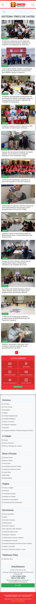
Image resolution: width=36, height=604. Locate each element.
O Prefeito (6, 404)
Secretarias (6, 410)
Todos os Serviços (8, 422)
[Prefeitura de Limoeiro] (18, 4)
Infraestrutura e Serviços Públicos (13, 537)
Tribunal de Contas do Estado (11, 469)
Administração (7, 523)
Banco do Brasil (7, 460)
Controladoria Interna (9, 493)
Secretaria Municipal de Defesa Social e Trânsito (17, 543)
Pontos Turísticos (8, 443)
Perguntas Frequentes (9, 424)
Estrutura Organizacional (10, 416)
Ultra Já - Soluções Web (19, 600)
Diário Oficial (7, 472)
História (5, 440)
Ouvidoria (6, 491)
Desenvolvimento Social (10, 532)
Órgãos (5, 413)
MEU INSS (6, 475)
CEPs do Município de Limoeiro (12, 446)
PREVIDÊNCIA (7, 478)
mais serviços (18, 386)
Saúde (5, 517)
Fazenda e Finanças (9, 520)
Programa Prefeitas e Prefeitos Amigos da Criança (18, 430)
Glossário (6, 427)
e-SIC (19, 585)
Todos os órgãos (8, 488)
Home (4, 12)
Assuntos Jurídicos (9, 526)
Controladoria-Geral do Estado (12, 466)
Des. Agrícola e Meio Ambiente (12, 529)
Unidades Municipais (9, 419)
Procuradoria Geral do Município (12, 502)
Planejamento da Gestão (10, 540)
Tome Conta (6, 463)
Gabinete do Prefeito (9, 496)
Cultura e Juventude (9, 546)
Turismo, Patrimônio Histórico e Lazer (14, 549)
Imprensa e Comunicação (10, 499)
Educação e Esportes (9, 534)
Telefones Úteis (8, 559)
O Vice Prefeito (7, 407)
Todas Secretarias (8, 514)
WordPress (28, 599)
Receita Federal (8, 457)
